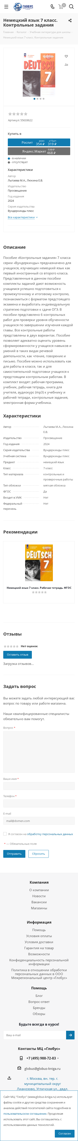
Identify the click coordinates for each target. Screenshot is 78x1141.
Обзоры (39, 1014)
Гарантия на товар (39, 948)
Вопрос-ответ (39, 1001)
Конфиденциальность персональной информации (39, 962)
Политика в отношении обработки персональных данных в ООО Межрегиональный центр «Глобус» (39, 974)
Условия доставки (39, 942)
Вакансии (39, 902)
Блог (39, 995)
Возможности (39, 954)
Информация (39, 922)
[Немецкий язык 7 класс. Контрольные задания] (39, 75)
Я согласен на (40, 834)
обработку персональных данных (50, 834)
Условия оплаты (39, 936)
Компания (39, 882)
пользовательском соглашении (24, 1114)
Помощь (39, 930)
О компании (39, 890)
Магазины (39, 908)
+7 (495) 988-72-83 (41, 1058)
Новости (39, 896)
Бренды (39, 1008)
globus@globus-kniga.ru (42, 1068)
